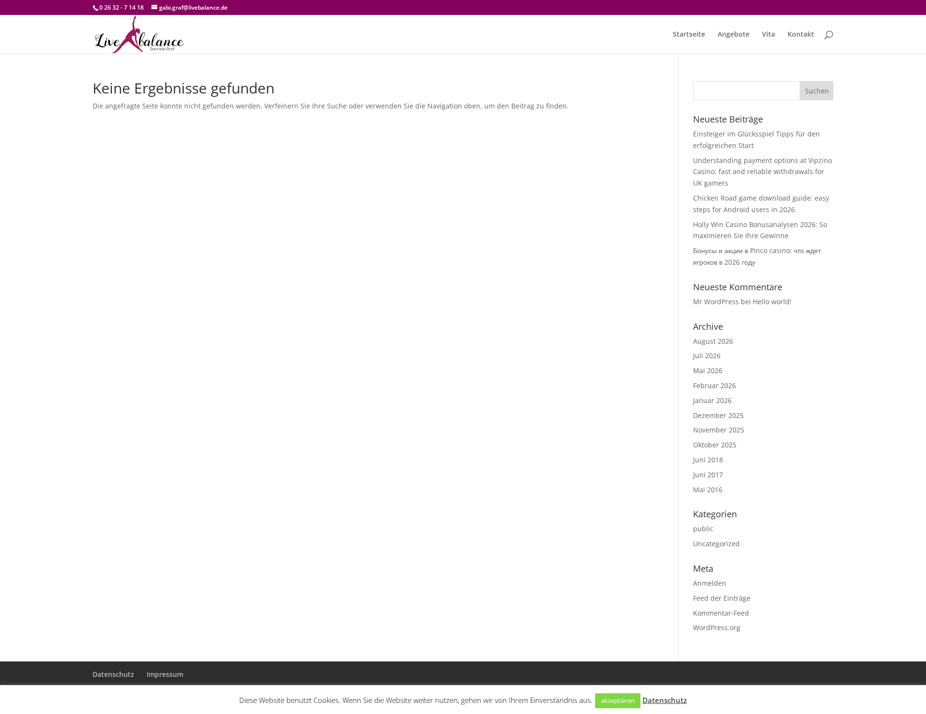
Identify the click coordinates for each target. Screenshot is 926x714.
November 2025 (718, 429)
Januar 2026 (712, 400)
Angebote (733, 35)
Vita (768, 35)
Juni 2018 (708, 459)
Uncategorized (716, 543)
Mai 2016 (707, 489)
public (703, 528)
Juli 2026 (707, 355)
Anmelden (709, 583)
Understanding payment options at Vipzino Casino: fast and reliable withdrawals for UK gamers (762, 172)
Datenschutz (113, 674)
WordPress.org (716, 627)
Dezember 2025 (718, 415)
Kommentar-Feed (721, 613)
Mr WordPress (716, 301)
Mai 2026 (707, 370)
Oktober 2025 (714, 444)
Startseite (689, 35)
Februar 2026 (714, 385)
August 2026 (713, 341)
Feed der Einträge (721, 598)
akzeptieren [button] (618, 700)
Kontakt (801, 35)
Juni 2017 (708, 474)
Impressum (165, 674)
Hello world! (772, 301)
